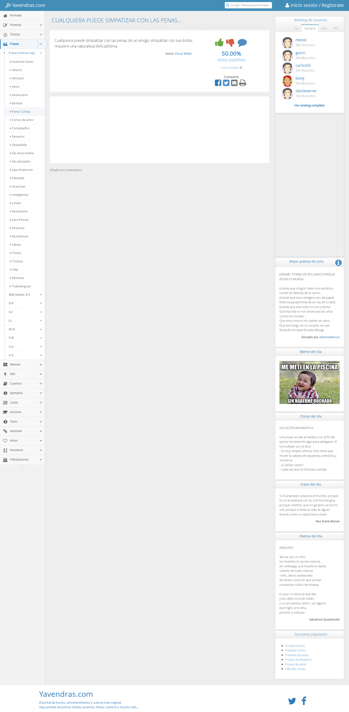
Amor (16, 86)
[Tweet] (227, 84)
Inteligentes (20, 194)
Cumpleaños (21, 128)
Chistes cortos (295, 646)
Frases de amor (296, 664)
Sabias (16, 244)
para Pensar (20, 219)
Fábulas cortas (295, 669)
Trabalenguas (21, 286)
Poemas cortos (295, 650)
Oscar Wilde (183, 53)
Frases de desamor (298, 659)
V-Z (11, 355)
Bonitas (17, 103)
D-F (11, 303)
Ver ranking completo (309, 105)
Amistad (18, 78)
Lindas (16, 203)
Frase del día (311, 484)
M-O (12, 329)
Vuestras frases (22, 61)
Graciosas (18, 186)
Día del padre (21, 161)
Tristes (16, 253)
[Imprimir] (243, 84)
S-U (11, 346)
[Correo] (235, 84)
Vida (15, 269)
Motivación (20, 211)
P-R (11, 338)
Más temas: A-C (19, 294)
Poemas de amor (297, 655)
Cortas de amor (23, 120)
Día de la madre (23, 153)
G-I (11, 312)
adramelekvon (329, 337)
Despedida (19, 145)
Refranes (18, 278)
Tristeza (17, 261)
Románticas (20, 236)
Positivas (18, 228)
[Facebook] (218, 84)
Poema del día (311, 536)
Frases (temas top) (22, 53)
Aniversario (20, 95)
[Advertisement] (159, 129)
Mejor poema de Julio (306, 261)
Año (336, 28)
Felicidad (18, 178)
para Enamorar (22, 170)
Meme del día (311, 351)
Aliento (17, 70)
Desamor (18, 136)
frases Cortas (21, 111)
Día (296, 28)
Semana (310, 28)
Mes (324, 28)
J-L (10, 320)
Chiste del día (311, 416)
